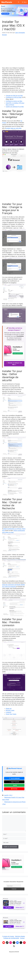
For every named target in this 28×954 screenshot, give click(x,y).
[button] (19, 2)
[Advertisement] (14, 52)
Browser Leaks (10, 710)
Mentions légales (20, 936)
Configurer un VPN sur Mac (14, 97)
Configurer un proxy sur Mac (14, 101)
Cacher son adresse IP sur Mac (15, 106)
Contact (22, 938)
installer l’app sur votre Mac (13, 128)
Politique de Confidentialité (11, 938)
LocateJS (8, 712)
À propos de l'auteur (8, 936)
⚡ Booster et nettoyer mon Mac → (14, 363)
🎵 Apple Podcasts (14, 781)
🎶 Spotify (14, 785)
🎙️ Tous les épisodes (14, 778)
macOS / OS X (8, 795)
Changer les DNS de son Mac (14, 95)
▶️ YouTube (14, 788)
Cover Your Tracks (11, 714)
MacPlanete (6, 2)
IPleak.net (8, 708)
